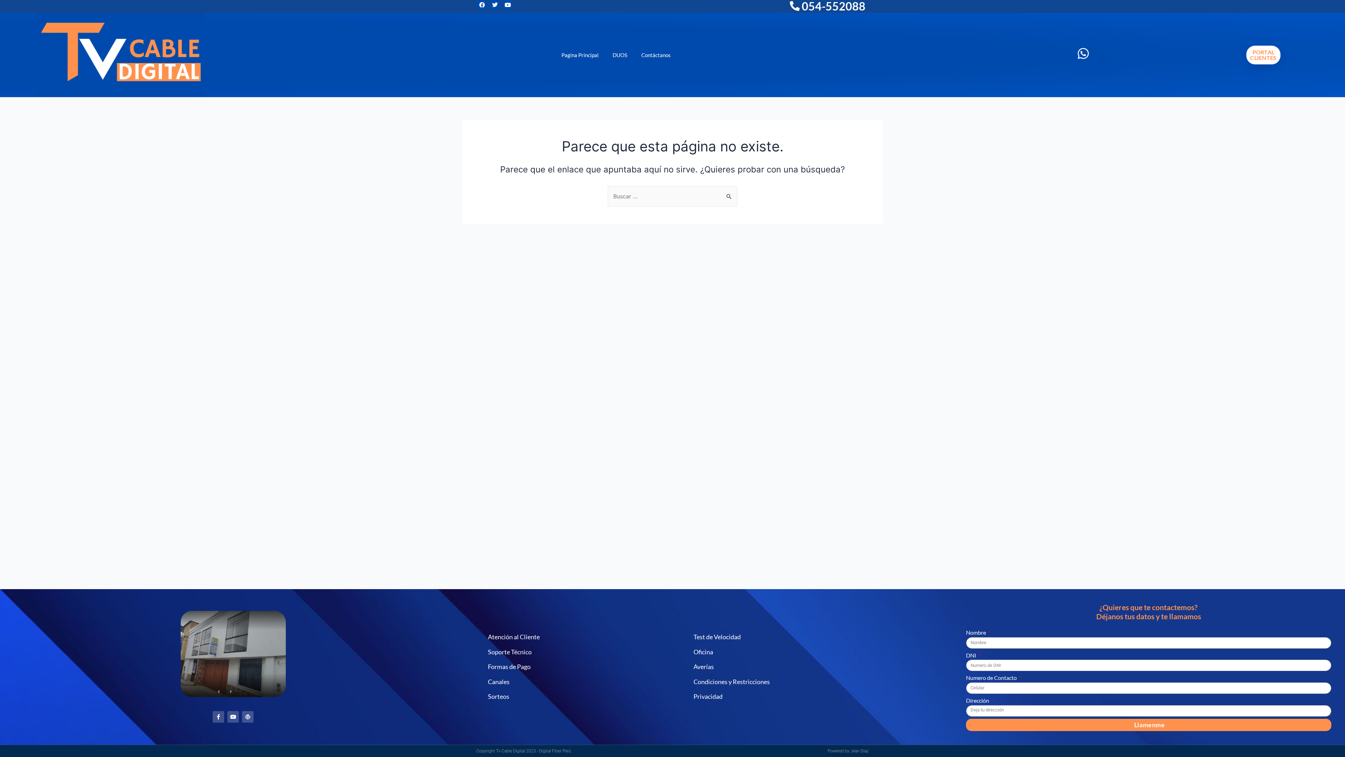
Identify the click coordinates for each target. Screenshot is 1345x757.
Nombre (976, 632)
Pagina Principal (580, 55)
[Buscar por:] (672, 196)
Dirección (978, 700)
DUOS (620, 55)
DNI (971, 655)
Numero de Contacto (992, 677)
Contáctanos (656, 55)
